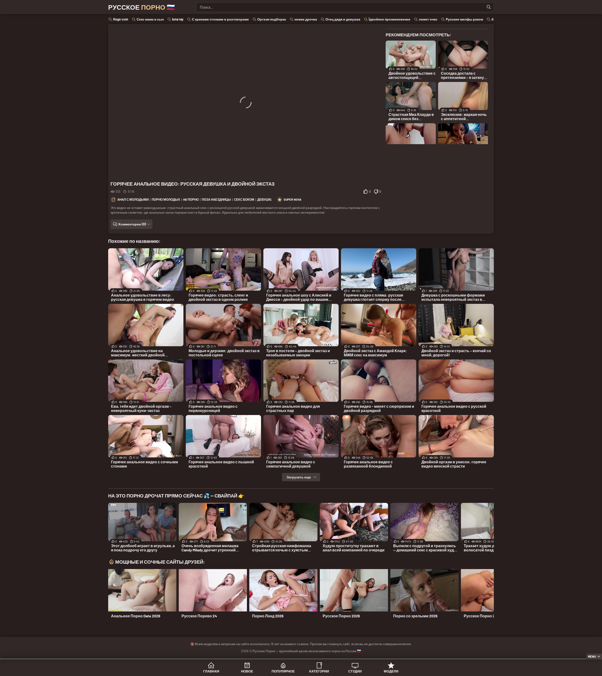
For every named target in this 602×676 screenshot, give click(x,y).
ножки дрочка (305, 19)
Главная (211, 671)
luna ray (177, 19)
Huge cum (120, 19)
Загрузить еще (299, 477)
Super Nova (292, 199)
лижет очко (428, 19)
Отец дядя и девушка (342, 19)
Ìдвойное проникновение (389, 19)
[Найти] (488, 7)
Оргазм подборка (271, 19)
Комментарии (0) (132, 224)
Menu (592, 656)
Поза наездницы (216, 199)
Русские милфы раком (464, 19)
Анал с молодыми (133, 199)
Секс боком (244, 199)
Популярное (283, 671)
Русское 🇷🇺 (141, 7)
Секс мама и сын (150, 19)
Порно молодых (166, 199)
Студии (355, 671)
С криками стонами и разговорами (220, 19)
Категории (319, 671)
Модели (391, 671)
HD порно (191, 199)
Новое (247, 671)
